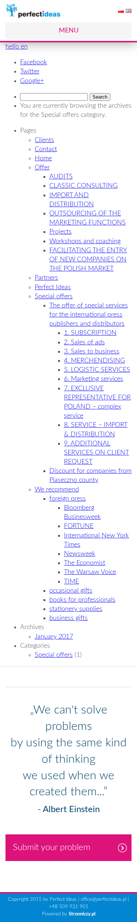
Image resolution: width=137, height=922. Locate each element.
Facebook (33, 62)
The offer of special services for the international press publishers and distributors (88, 314)
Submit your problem (51, 847)
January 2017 (54, 637)
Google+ (32, 81)
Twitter (29, 71)
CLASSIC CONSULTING (83, 186)
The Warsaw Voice (90, 572)
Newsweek (79, 554)
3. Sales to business (91, 351)
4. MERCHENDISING (94, 360)
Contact (46, 149)
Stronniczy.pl (82, 914)
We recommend (57, 489)
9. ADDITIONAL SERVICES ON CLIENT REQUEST (96, 452)
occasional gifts (70, 591)
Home (43, 158)
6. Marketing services (93, 379)
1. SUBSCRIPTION (90, 333)
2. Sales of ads (84, 342)
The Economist (84, 563)
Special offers (54, 296)
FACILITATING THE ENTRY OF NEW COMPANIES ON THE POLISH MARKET (88, 259)
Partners (46, 278)
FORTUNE (79, 526)
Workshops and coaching (85, 241)
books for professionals (82, 600)
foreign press (67, 499)
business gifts (68, 618)
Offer (42, 167)
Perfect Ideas (53, 287)
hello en (16, 46)
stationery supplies (75, 609)
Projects (60, 232)
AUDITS (61, 176)
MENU (69, 30)
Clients (44, 140)
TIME (71, 581)
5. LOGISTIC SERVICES (97, 370)
